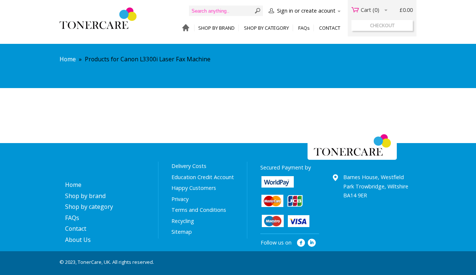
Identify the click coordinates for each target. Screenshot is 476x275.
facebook (301, 243)
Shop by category (89, 207)
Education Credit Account (202, 177)
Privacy (180, 199)
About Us (78, 240)
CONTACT (329, 28)
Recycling (182, 220)
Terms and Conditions (198, 209)
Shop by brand (85, 196)
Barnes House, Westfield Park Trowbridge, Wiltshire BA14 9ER (375, 186)
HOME (183, 28)
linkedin (312, 243)
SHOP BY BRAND (216, 28)
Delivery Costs (188, 165)
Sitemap (181, 231)
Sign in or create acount (306, 10)
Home (68, 59)
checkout (382, 25)
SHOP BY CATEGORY (266, 28)
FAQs (304, 28)
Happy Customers (193, 187)
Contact (75, 228)
